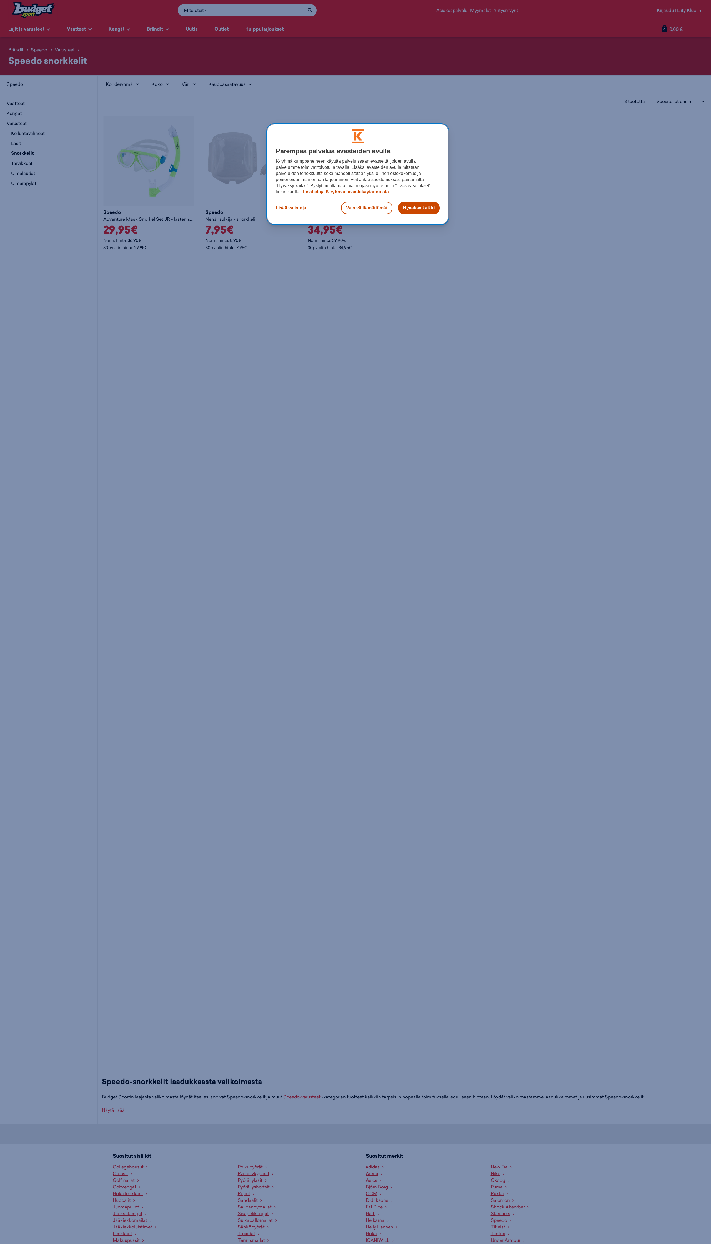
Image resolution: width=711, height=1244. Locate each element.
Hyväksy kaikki (419, 207)
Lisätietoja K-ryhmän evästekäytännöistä (345, 191)
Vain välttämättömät (366, 207)
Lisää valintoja (291, 207)
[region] (357, 174)
